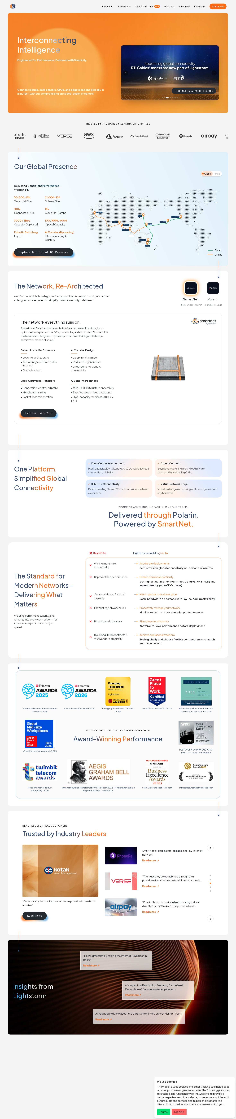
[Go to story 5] (210, 891)
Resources (184, 6)
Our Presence (124, 6)
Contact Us (218, 6)
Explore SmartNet (38, 413)
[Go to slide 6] (174, 97)
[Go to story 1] (210, 875)
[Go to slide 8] (177, 97)
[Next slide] (214, 72)
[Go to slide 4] (167, 97)
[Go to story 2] (210, 879)
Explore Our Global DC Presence (44, 252)
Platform (169, 6)
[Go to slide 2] (164, 97)
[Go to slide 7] (175, 97)
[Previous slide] (125, 72)
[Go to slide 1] (162, 97)
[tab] (207, 173)
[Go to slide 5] (171, 97)
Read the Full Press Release (194, 91)
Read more (34, 915)
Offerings (107, 6)
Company (199, 6)
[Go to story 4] (210, 887)
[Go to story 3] (210, 883)
